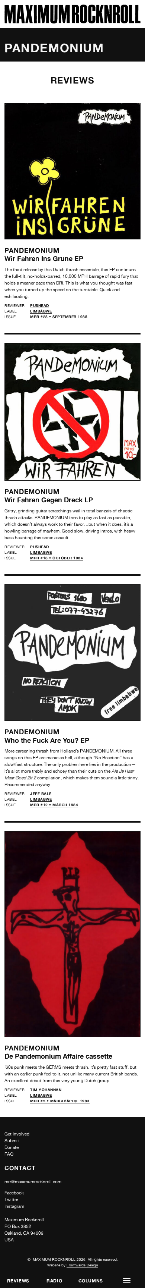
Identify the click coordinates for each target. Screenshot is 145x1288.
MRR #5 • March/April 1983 (60, 1101)
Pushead (39, 305)
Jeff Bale (41, 793)
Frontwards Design (82, 1265)
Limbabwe (41, 311)
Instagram (14, 1206)
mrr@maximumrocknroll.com (32, 1181)
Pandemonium (31, 250)
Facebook (14, 1193)
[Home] (72, 21)
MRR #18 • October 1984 (56, 558)
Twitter (11, 1199)
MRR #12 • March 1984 (54, 804)
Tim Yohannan (45, 1089)
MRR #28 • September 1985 (58, 316)
